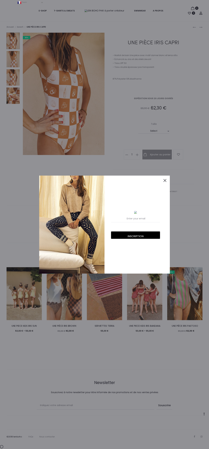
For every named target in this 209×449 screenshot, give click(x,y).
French (24, 2)
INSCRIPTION (136, 236)
